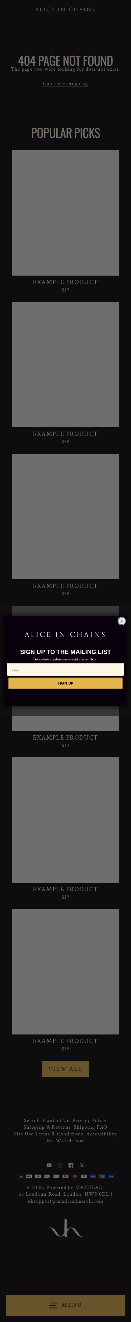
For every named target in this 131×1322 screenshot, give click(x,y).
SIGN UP (65, 683)
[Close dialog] (122, 621)
